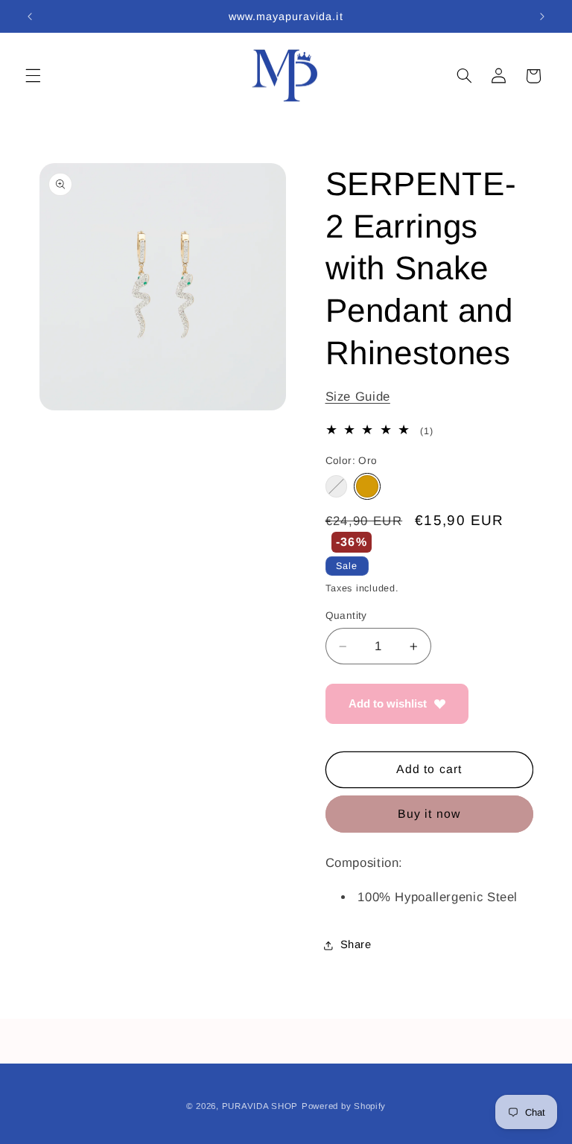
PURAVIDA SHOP (260, 1106)
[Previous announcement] (29, 16)
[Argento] (336, 486)
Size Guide (357, 397)
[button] (33, 76)
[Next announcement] (542, 16)
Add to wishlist (388, 703)
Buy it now (429, 813)
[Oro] (367, 486)
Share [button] (356, 944)
